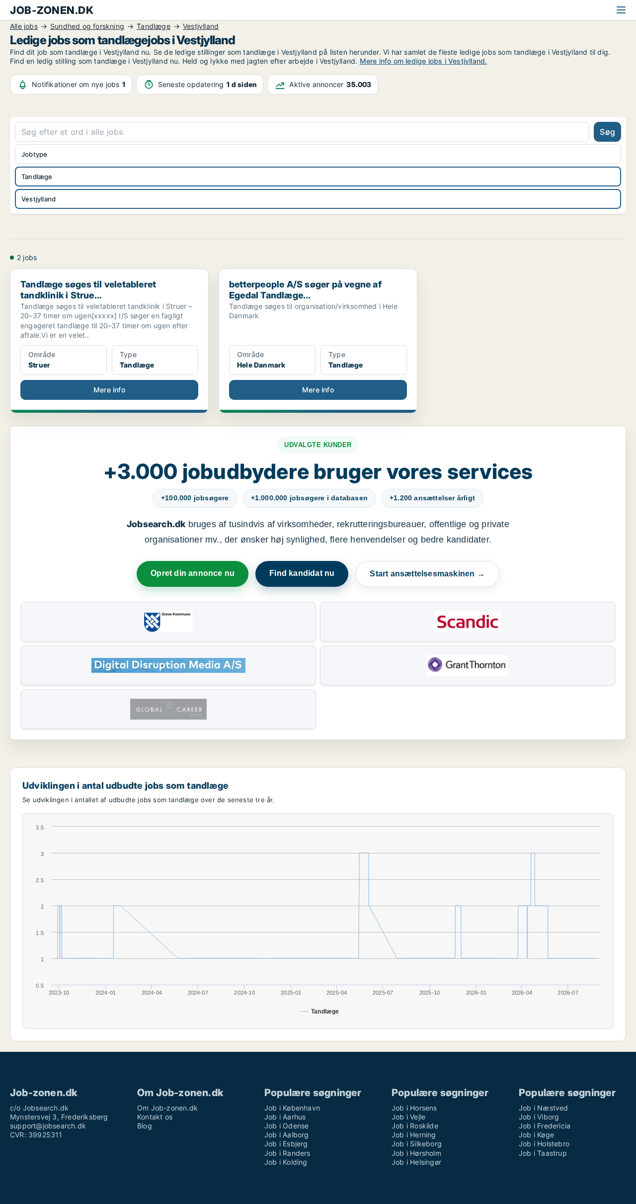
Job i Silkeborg (417, 1143)
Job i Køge (536, 1134)
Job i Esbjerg (286, 1143)
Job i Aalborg (286, 1134)
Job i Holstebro (544, 1143)
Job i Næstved (543, 1108)
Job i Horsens (414, 1108)
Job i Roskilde (415, 1125)
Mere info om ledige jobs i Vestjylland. (423, 61)
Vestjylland (38, 199)
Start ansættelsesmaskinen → (427, 573)
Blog (144, 1125)
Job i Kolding (286, 1162)
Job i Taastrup (543, 1153)
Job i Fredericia (544, 1125)
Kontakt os (154, 1116)
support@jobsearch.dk (48, 1125)
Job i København (292, 1108)
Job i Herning (414, 1134)
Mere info (109, 389)
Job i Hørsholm (416, 1153)
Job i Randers (287, 1153)
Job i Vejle (408, 1116)
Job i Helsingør (416, 1162)
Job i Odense (286, 1125)
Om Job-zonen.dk (167, 1108)
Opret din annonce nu (193, 573)
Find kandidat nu (301, 573)
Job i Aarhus (285, 1116)
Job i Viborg (539, 1116)
